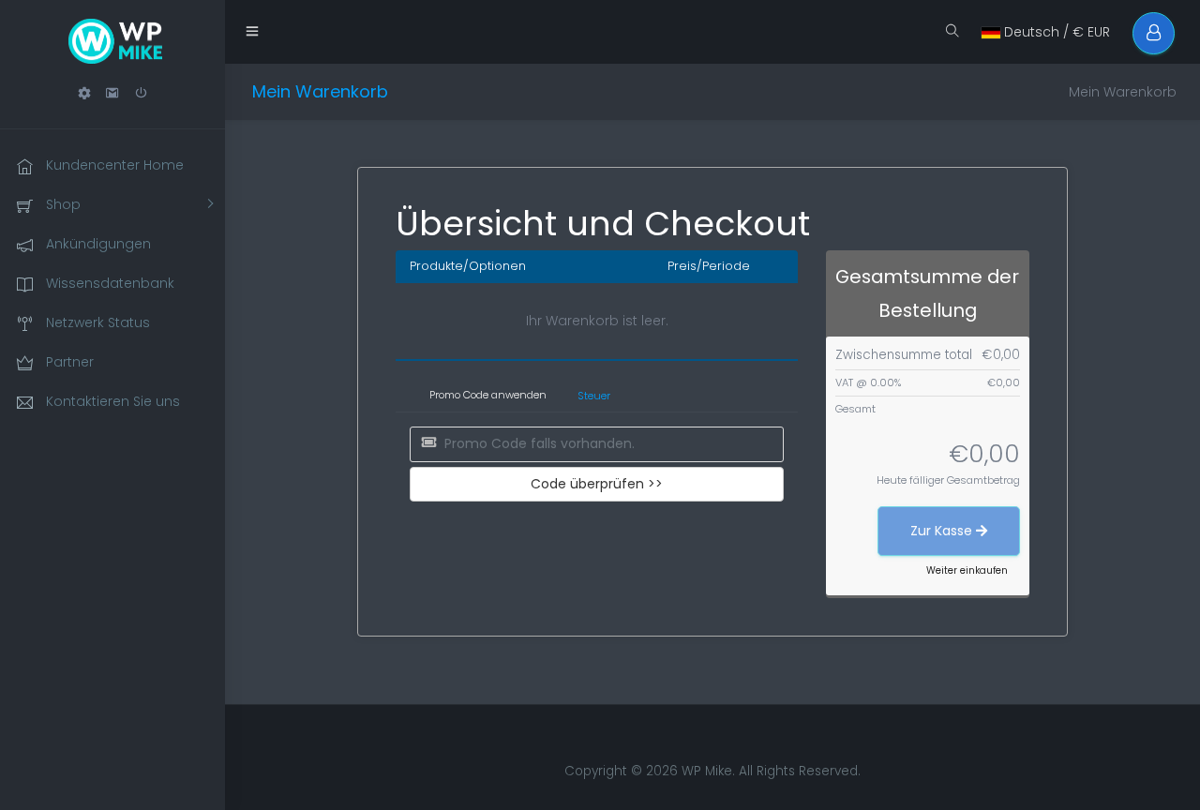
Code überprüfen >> (597, 483)
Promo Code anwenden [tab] (488, 394)
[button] (84, 93)
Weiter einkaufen (967, 570)
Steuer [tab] (594, 395)
